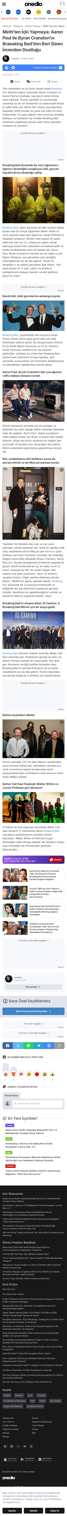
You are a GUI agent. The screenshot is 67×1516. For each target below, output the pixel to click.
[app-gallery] (46, 1459)
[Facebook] (11, 1446)
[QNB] (39, 12)
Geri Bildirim (8, 1421)
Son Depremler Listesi (13, 1294)
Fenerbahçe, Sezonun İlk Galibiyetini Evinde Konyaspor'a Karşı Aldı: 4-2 (28, 1145)
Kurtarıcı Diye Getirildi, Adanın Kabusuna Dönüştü (26, 1278)
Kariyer (35, 1418)
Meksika (50, 551)
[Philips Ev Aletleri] (8, 12)
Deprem (19, 1395)
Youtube (41, 1395)
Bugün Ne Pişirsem (13, 1406)
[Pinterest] (31, 1446)
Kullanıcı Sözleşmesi (42, 1421)
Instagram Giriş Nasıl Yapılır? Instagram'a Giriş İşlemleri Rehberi (32, 1365)
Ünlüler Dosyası (33, 26)
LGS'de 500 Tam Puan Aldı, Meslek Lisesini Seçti (25, 1254)
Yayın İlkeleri (38, 1425)
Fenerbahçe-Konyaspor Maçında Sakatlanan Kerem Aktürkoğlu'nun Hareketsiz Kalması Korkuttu (33, 1159)
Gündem (10, 1166)
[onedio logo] (31, 1478)
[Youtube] (24, 1446)
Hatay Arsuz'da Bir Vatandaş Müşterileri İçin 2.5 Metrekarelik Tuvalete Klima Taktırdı (31, 1131)
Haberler (6, 26)
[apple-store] (10, 1459)
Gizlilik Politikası (9, 1425)
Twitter (7, 1395)
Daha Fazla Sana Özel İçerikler (32, 1011)
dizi (25, 242)
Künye (35, 1429)
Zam (30, 1395)
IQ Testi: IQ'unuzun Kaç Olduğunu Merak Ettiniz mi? (27, 1382)
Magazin (18, 26)
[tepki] (5, 1074)
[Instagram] (5, 1446)
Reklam (6, 1433)
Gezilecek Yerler (35, 1406)
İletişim (5, 1436)
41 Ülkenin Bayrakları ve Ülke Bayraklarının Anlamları (27, 1370)
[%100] (28, 12)
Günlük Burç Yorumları (14, 1401)
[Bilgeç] (59, 12)
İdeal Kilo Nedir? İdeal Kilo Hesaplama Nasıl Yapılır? (26, 1353)
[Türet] (49, 12)
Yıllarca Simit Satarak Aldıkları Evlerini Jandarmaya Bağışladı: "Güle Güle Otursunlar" (32, 1172)
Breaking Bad (10, 227)
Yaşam (10, 1125)
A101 (32, 1401)
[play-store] (28, 1459)
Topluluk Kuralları (10, 1429)
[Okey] (18, 12)
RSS (34, 1433)
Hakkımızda (8, 1418)
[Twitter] (18, 1446)
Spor (9, 1139)
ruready (22, 58)
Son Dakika (55, 1401)
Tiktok (42, 1401)
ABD (24, 761)
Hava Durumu (9, 1289)
